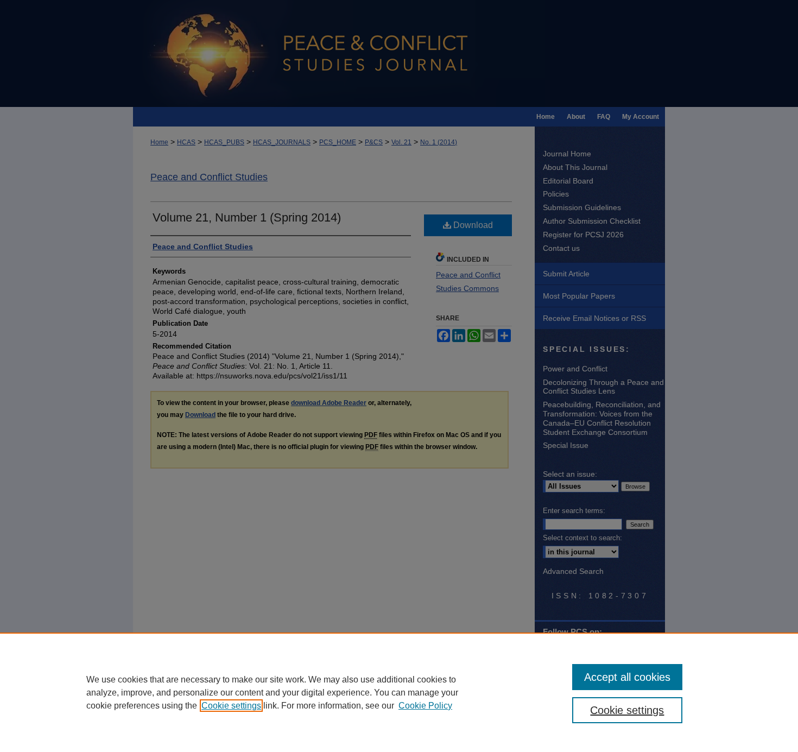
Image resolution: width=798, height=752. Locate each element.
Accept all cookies (627, 677)
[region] (399, 692)
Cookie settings (231, 705)
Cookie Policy (425, 705)
